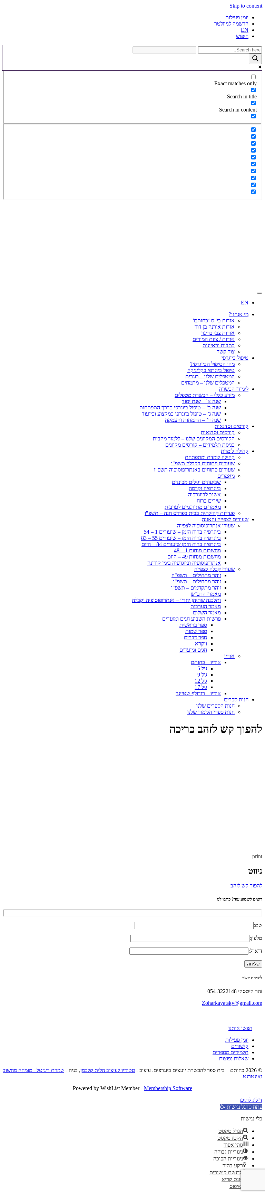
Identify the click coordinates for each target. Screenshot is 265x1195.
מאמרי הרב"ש (206, 594)
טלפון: (255, 938)
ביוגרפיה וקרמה (205, 488)
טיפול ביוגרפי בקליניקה (211, 370)
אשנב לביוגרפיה (204, 494)
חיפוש (242, 36)
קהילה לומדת (234, 451)
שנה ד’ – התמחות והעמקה (193, 420)
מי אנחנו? (238, 314)
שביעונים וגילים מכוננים (196, 482)
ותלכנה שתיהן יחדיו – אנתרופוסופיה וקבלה (176, 600)
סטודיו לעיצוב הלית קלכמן (107, 1070)
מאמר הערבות (205, 606)
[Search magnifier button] (255, 59)
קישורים (239, 1046)
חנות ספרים (236, 699)
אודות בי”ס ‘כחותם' (214, 320)
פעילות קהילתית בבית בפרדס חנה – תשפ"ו (190, 513)
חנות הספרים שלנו (215, 706)
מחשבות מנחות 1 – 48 (197, 550)
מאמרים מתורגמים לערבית (193, 507)
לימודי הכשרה (233, 389)
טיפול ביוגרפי (235, 358)
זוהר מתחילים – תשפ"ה (196, 575)
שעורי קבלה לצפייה (214, 569)
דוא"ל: (255, 951)
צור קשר (226, 351)
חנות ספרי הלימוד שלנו (211, 712)
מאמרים (226, 476)
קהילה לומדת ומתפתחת (210, 457)
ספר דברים (195, 637)
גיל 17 (201, 687)
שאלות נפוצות (233, 1058)
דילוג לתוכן (251, 1100)
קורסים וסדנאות (231, 426)
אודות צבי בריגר (218, 333)
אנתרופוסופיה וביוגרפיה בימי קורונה (184, 563)
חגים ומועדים (193, 650)
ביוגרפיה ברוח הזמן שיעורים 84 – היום (181, 544)
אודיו (229, 656)
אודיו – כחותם (206, 662)
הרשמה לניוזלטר (231, 24)
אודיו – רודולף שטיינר (198, 693)
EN (244, 30)
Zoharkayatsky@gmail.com (232, 1003)
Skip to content (245, 6)
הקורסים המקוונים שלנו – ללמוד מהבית (193, 438)
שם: (258, 925)
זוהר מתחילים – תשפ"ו (197, 581)
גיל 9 (202, 675)
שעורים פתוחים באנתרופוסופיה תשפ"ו (194, 470)
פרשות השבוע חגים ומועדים (191, 619)
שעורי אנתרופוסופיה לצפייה (206, 525)
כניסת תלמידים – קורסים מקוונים (200, 445)
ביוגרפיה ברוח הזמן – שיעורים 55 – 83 (181, 538)
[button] (241, 1107)
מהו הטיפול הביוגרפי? (212, 364)
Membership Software (168, 1088)
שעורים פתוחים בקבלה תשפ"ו (203, 463)
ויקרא (201, 644)
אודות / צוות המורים (214, 339)
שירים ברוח (209, 501)
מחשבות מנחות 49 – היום (194, 557)
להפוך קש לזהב (246, 885)
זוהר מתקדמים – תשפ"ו (196, 588)
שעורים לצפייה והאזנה (225, 519)
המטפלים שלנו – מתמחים (208, 383)
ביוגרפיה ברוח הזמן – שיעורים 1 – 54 (182, 532)
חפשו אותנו (240, 1028)
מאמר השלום (207, 612)
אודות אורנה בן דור (215, 327)
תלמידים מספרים (230, 1052)
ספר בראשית (193, 625)
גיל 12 (201, 681)
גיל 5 (202, 668)
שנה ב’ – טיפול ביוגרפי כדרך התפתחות (180, 407)
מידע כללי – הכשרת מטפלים (205, 395)
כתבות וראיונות (219, 345)
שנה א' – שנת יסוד (201, 401)
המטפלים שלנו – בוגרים (210, 376)
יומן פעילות (236, 17)
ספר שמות (196, 631)
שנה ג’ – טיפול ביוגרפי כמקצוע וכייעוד (181, 414)
